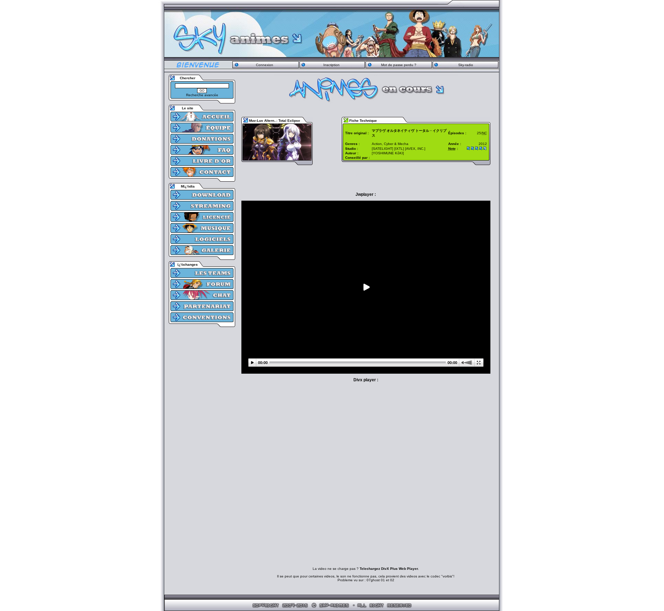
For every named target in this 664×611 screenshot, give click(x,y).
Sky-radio (465, 65)
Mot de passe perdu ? (398, 65)
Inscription (331, 65)
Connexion (264, 65)
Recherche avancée (202, 95)
